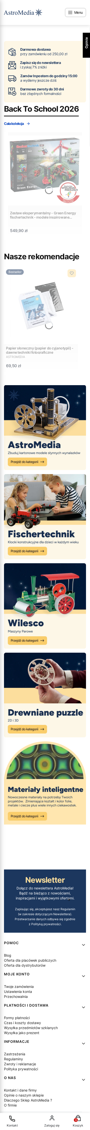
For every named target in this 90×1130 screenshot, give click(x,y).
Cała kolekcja (14, 123)
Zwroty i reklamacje (20, 1064)
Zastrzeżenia (14, 1054)
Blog (7, 955)
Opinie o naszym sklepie (24, 1095)
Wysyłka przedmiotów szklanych (31, 1028)
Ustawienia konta (18, 991)
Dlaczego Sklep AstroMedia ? (28, 1100)
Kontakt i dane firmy (20, 1090)
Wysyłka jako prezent (21, 1033)
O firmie (10, 1105)
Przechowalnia (16, 996)
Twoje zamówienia (19, 986)
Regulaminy (13, 1059)
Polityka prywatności (21, 1069)
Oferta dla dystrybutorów (25, 965)
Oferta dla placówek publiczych (30, 960)
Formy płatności (17, 1018)
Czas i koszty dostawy (22, 1023)
